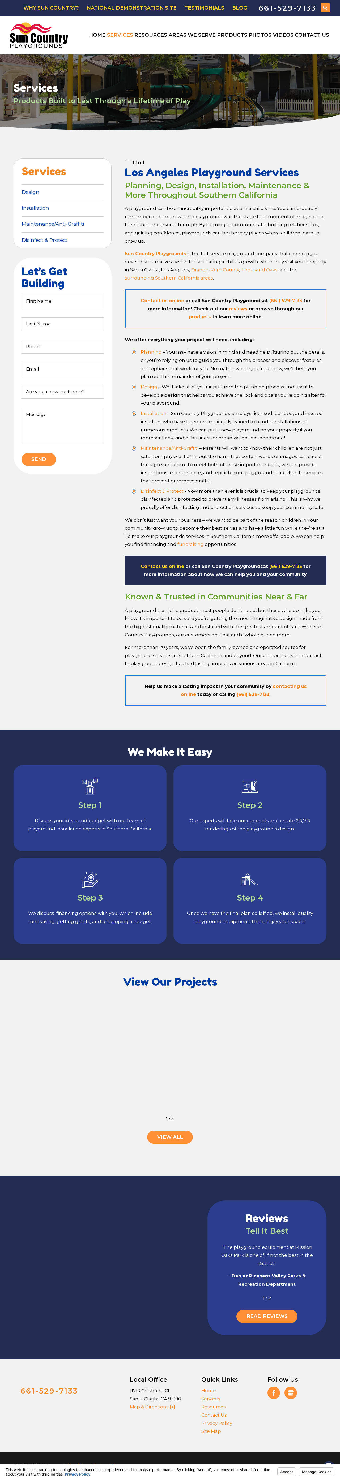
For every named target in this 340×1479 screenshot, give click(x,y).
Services (120, 35)
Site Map (211, 1431)
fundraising (190, 544)
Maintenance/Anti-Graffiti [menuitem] (53, 224)
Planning (151, 352)
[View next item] (181, 1119)
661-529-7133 (287, 7)
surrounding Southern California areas (169, 278)
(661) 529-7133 (285, 300)
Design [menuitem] (30, 192)
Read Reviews (267, 1316)
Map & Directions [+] (152, 1406)
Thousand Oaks (259, 269)
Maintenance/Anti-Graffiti (169, 448)
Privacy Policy (216, 1423)
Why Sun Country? (51, 8)
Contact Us (312, 35)
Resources (150, 35)
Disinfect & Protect (162, 491)
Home (97, 35)
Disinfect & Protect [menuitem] (44, 240)
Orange (200, 269)
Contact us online (162, 300)
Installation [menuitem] (35, 208)
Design (149, 386)
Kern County (225, 269)
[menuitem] (97, 35)
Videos (283, 35)
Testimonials (204, 8)
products (200, 316)
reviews (238, 308)
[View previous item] (158, 1119)
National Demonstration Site (132, 8)
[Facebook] (273, 1393)
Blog (239, 8)
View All (170, 1137)
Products (232, 35)
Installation (154, 413)
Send (38, 459)
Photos (260, 35)
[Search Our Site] (325, 7)
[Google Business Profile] (290, 1393)
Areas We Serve (192, 35)
